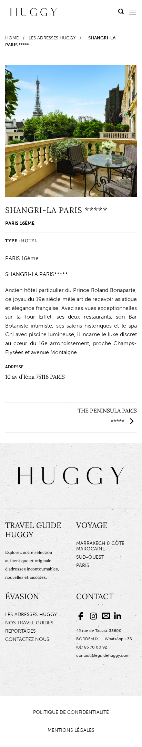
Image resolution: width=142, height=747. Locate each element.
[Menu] (133, 11)
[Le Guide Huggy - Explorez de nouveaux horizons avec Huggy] (33, 12)
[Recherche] (121, 12)
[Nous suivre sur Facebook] (82, 616)
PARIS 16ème (19, 223)
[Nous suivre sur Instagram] (94, 616)
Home (12, 37)
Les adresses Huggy (52, 37)
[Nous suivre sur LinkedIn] (118, 616)
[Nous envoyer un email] (106, 616)
